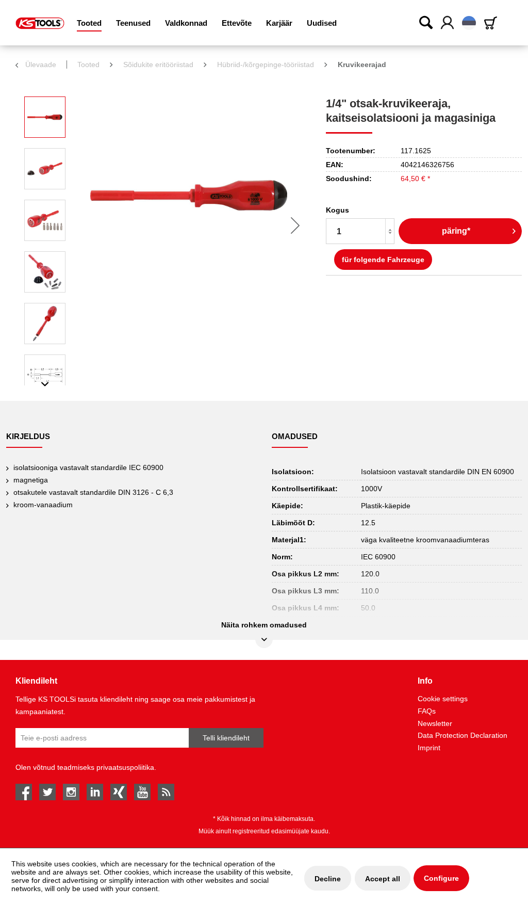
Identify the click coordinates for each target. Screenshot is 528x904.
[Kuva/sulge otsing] (426, 22)
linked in (95, 792)
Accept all (382, 879)
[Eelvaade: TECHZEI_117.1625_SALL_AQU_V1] (44, 375)
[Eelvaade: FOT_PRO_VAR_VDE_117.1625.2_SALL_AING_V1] (44, 168)
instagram (71, 792)
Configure (441, 878)
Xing (118, 792)
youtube (142, 792)
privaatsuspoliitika (125, 767)
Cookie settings (443, 699)
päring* (456, 231)
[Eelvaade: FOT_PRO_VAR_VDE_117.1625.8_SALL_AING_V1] (44, 323)
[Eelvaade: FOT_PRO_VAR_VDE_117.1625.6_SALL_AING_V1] (44, 272)
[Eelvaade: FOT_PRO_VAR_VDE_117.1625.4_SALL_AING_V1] (44, 220)
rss (166, 792)
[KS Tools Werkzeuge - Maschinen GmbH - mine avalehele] (39, 23)
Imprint (429, 748)
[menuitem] (89, 22)
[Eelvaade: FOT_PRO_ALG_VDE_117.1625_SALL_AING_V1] (44, 117)
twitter (47, 792)
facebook (23, 792)
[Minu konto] (447, 23)
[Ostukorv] (492, 23)
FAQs (427, 711)
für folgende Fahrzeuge (383, 259)
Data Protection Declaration (462, 735)
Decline (328, 879)
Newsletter (435, 723)
